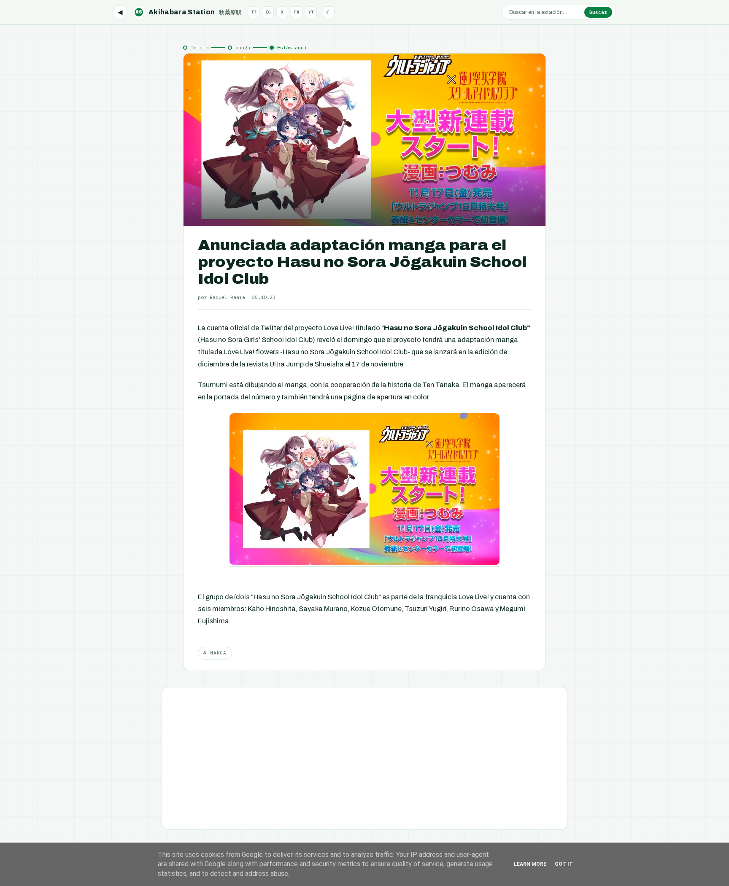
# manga (215, 653)
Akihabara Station (188, 12)
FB (296, 12)
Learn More (530, 864)
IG (267, 12)
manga (242, 47)
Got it (564, 864)
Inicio (199, 47)
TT (253, 12)
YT (310, 12)
